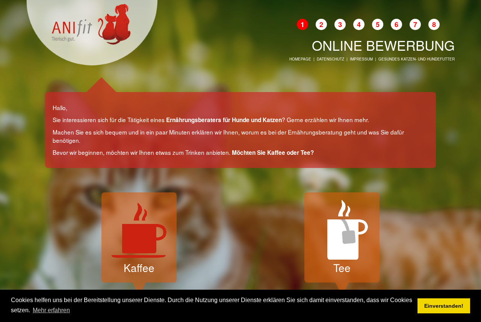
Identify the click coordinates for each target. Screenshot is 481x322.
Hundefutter (441, 59)
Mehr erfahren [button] (51, 310)
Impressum (361, 59)
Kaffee (139, 267)
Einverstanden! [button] (443, 306)
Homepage (300, 59)
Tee (342, 267)
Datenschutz (330, 59)
